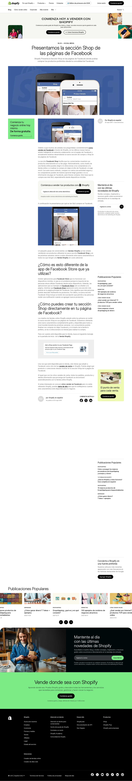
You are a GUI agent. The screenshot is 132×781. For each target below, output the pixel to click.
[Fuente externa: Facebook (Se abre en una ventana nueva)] (92, 774)
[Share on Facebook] (81, 400)
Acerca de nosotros (30, 721)
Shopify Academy (56, 733)
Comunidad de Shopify (57, 737)
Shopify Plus (107, 725)
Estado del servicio (30, 744)
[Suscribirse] (122, 207)
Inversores (27, 728)
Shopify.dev (81, 721)
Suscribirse (118, 658)
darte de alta (63, 386)
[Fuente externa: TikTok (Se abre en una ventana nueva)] (112, 774)
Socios (26, 734)
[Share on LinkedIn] (90, 400)
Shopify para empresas (111, 728)
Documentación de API (84, 725)
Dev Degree (81, 728)
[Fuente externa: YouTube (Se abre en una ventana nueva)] (102, 774)
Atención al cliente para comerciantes (58, 723)
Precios (51, 3)
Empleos (27, 725)
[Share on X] (86, 400)
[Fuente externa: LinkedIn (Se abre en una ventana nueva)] (117, 774)
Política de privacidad (54, 776)
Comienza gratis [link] (83, 191)
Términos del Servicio (37, 776)
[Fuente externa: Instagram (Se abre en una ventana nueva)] (107, 774)
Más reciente (44, 10)
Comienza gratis (116, 3)
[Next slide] (71, 622)
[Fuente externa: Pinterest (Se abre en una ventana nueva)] (122, 774)
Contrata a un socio (56, 730)
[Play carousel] (66, 622)
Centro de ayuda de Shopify (59, 727)
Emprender (33, 10)
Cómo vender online (20, 10)
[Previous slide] (61, 622)
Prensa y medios (29, 731)
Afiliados (26, 738)
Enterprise (60, 3)
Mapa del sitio (69, 776)
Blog (9, 10)
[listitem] (66, 604)
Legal (25, 741)
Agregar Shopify (105, 577)
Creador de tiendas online (32, 758)
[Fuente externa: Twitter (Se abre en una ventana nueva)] (97, 774)
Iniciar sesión (101, 3)
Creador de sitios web (31, 762)
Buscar (119, 10)
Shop (105, 721)
